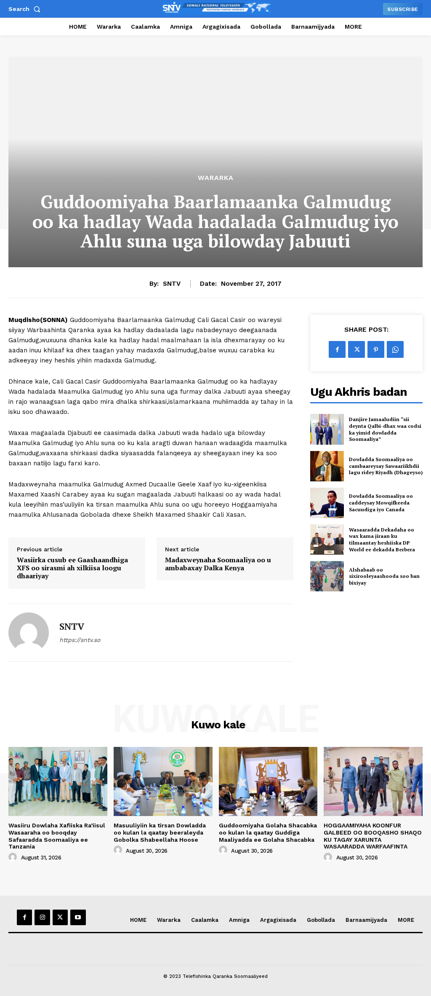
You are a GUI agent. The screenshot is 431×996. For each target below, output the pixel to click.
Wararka (216, 178)
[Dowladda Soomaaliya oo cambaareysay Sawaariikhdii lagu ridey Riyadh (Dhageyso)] (327, 466)
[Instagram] (42, 917)
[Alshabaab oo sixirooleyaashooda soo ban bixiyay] (327, 576)
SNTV (172, 283)
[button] (26, 9)
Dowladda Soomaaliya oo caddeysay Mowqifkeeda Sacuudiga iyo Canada (381, 502)
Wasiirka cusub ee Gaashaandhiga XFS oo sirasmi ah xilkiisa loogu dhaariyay (72, 568)
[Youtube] (77, 917)
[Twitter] (356, 349)
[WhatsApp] (395, 349)
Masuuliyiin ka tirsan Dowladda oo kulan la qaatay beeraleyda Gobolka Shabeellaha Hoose (160, 832)
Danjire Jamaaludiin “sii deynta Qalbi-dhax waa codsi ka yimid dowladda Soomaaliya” (385, 429)
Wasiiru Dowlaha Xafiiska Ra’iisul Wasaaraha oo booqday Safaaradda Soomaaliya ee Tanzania (56, 836)
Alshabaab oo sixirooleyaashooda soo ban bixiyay (384, 576)
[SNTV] (28, 632)
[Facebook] (337, 349)
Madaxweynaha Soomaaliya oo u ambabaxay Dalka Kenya (218, 564)
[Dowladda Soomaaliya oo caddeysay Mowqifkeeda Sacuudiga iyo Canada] (327, 503)
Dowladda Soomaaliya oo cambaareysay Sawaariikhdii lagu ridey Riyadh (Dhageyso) (386, 465)
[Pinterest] (375, 349)
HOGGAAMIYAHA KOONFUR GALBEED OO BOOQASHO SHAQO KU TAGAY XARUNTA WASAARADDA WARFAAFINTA (373, 836)
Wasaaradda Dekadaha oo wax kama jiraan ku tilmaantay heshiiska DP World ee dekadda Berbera (382, 539)
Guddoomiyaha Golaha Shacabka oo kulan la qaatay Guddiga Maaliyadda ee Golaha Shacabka (268, 832)
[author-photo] (13, 857)
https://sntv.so (79, 639)
